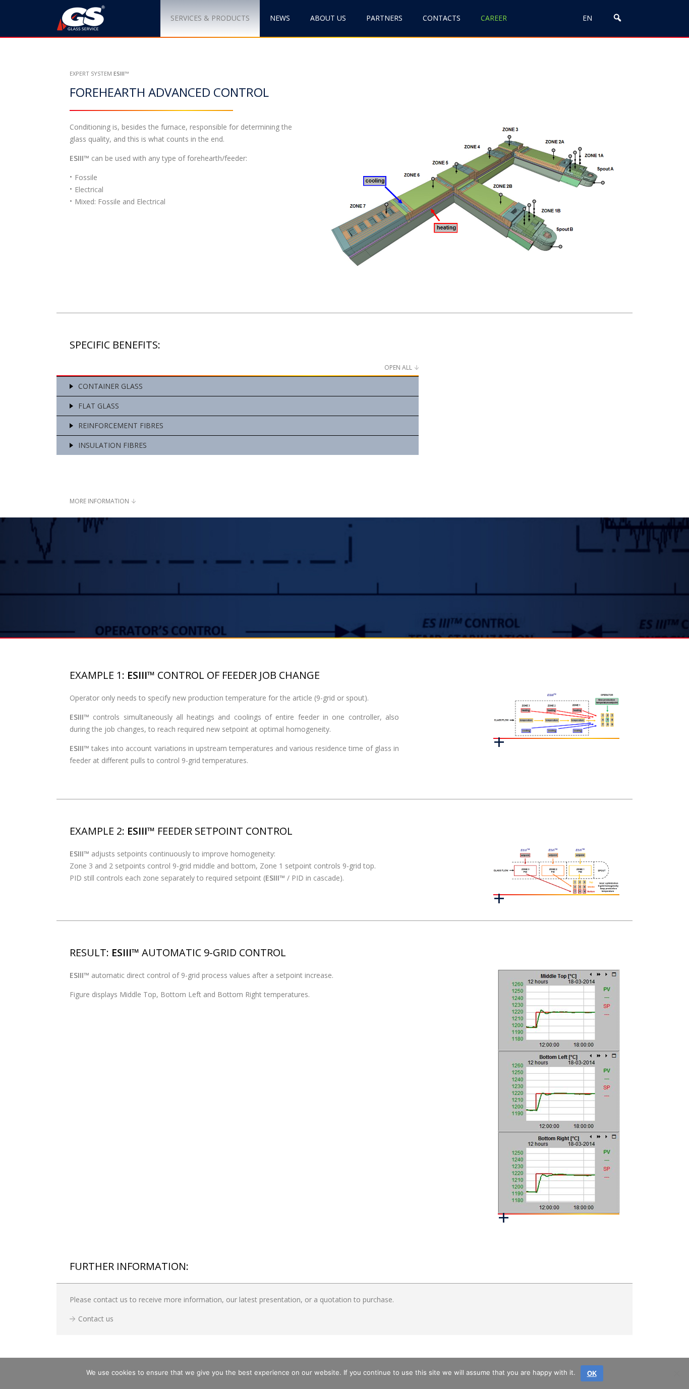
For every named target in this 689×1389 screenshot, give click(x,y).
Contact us (95, 1318)
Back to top (630, 1347)
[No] (676, 1373)
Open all (398, 367)
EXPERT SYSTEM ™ (99, 73)
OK (592, 1373)
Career (494, 18)
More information (99, 501)
